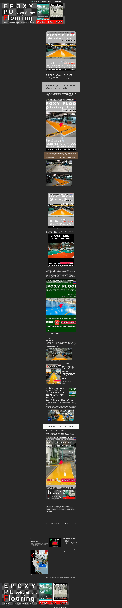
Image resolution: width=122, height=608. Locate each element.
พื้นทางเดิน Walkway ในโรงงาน (57, 96)
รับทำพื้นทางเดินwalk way (70, 509)
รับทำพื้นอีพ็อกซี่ (65, 78)
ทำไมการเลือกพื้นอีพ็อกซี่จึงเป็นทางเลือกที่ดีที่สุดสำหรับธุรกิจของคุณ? (76, 542)
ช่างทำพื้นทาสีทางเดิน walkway (59, 506)
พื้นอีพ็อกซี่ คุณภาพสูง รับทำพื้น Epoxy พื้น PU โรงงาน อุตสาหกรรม (48, 1)
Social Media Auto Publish (57, 607)
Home (90, 555)
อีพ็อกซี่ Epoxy (69, 400)
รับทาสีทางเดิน (54, 509)
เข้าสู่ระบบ (51, 549)
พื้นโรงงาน (48, 509)
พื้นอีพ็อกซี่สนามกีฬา (54, 78)
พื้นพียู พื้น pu (49, 78)
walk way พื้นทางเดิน (50, 506)
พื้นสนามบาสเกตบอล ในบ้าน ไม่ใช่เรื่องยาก (84, 549)
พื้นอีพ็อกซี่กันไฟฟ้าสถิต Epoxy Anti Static (72, 549)
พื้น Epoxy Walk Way (62, 231)
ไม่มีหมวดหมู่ (70, 78)
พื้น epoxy (73, 153)
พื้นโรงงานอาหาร (60, 78)
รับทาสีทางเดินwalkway (61, 509)
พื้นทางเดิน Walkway (55, 86)
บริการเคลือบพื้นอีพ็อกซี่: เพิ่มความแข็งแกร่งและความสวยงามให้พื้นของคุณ (77, 544)
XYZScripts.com (66, 607)
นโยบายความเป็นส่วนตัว (69, 543)
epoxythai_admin (55, 77)
